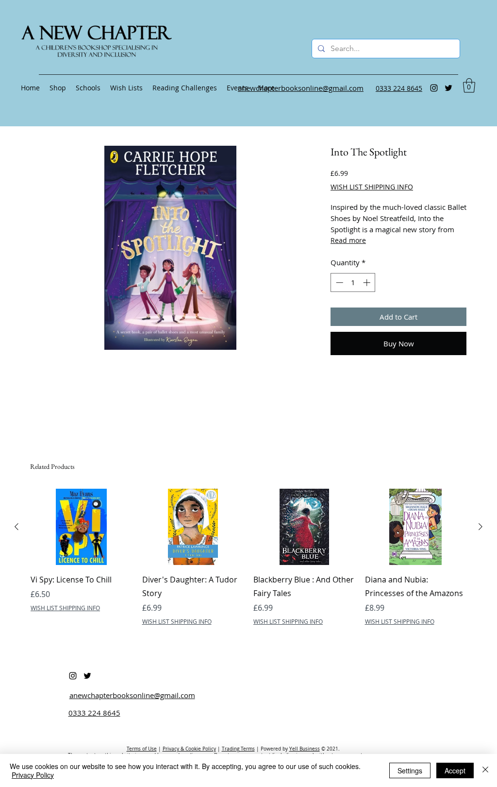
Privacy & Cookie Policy (189, 749)
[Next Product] (480, 526)
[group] (248, 557)
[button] (469, 85)
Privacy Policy (33, 775)
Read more (348, 240)
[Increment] (367, 282)
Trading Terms (238, 749)
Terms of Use (142, 749)
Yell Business (304, 749)
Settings (410, 770)
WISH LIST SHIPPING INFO (372, 186)
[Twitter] (448, 88)
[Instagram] (434, 88)
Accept (455, 770)
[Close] (485, 770)
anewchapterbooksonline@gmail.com (132, 695)
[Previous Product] (16, 526)
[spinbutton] (353, 282)
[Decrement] (338, 282)
